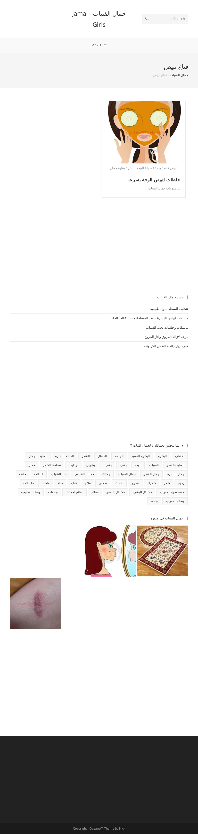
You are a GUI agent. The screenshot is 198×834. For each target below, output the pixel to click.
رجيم (181, 483)
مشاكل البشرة (142, 492)
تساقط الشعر (52, 465)
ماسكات (28, 483)
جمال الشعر (151, 474)
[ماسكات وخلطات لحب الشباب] (110, 551)
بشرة (123, 465)
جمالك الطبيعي (84, 474)
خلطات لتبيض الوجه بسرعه (153, 179)
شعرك (151, 483)
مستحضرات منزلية (172, 492)
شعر (167, 483)
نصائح (94, 492)
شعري (135, 483)
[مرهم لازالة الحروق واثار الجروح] (35, 603)
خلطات (38, 474)
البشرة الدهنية (140, 456)
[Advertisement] (99, 249)
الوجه (138, 465)
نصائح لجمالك (74, 492)
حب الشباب (59, 474)
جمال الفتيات (179, 75)
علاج (88, 483)
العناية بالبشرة (64, 456)
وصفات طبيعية (30, 492)
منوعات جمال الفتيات (162, 188)
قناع (60, 483)
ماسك (46, 483)
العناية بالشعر (175, 465)
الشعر (86, 456)
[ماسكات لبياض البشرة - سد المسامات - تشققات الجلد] (35, 551)
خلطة (22, 474)
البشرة (162, 456)
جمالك (106, 474)
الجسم (119, 456)
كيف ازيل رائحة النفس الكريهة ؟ (166, 346)
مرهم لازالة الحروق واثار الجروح (166, 336)
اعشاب (179, 456)
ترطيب (73, 465)
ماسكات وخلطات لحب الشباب (167, 327)
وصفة (154, 501)
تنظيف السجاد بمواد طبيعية (169, 308)
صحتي (103, 483)
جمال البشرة (175, 474)
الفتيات (154, 465)
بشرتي (90, 465)
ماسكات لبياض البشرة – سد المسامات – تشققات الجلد (149, 318)
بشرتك (107, 465)
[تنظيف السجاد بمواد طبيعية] (162, 551)
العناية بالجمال (37, 456)
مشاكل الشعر (115, 492)
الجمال (102, 456)
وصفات (53, 492)
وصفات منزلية (175, 501)
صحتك (119, 483)
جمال (31, 465)
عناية (74, 483)
